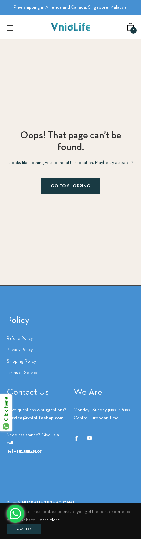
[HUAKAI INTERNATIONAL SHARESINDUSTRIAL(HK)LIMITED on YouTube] (89, 438)
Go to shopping (70, 186)
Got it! (23, 529)
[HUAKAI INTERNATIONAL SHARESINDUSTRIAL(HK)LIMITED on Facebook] (76, 438)
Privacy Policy (20, 350)
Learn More (48, 520)
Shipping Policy (21, 361)
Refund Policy (20, 338)
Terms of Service (23, 373)
